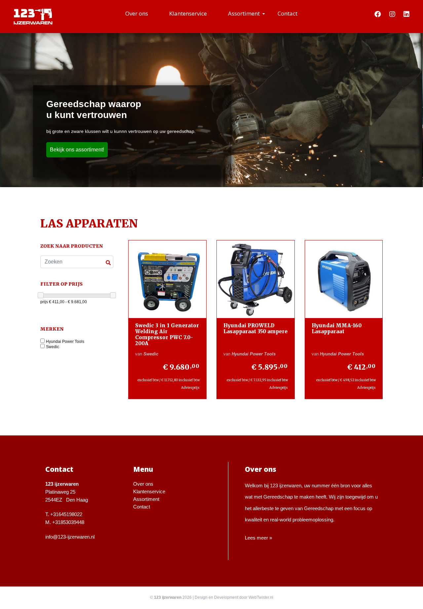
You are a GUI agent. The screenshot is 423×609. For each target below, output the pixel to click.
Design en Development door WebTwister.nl (234, 597)
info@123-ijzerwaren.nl (70, 537)
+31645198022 (66, 514)
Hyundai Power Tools (65, 342)
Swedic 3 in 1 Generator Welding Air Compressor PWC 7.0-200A (167, 334)
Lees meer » (258, 538)
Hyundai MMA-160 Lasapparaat (337, 328)
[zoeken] (108, 262)
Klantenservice (188, 13)
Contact (287, 13)
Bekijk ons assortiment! (77, 149)
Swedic (52, 347)
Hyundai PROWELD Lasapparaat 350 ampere (255, 328)
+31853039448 (68, 522)
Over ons (136, 13)
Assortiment (244, 13)
